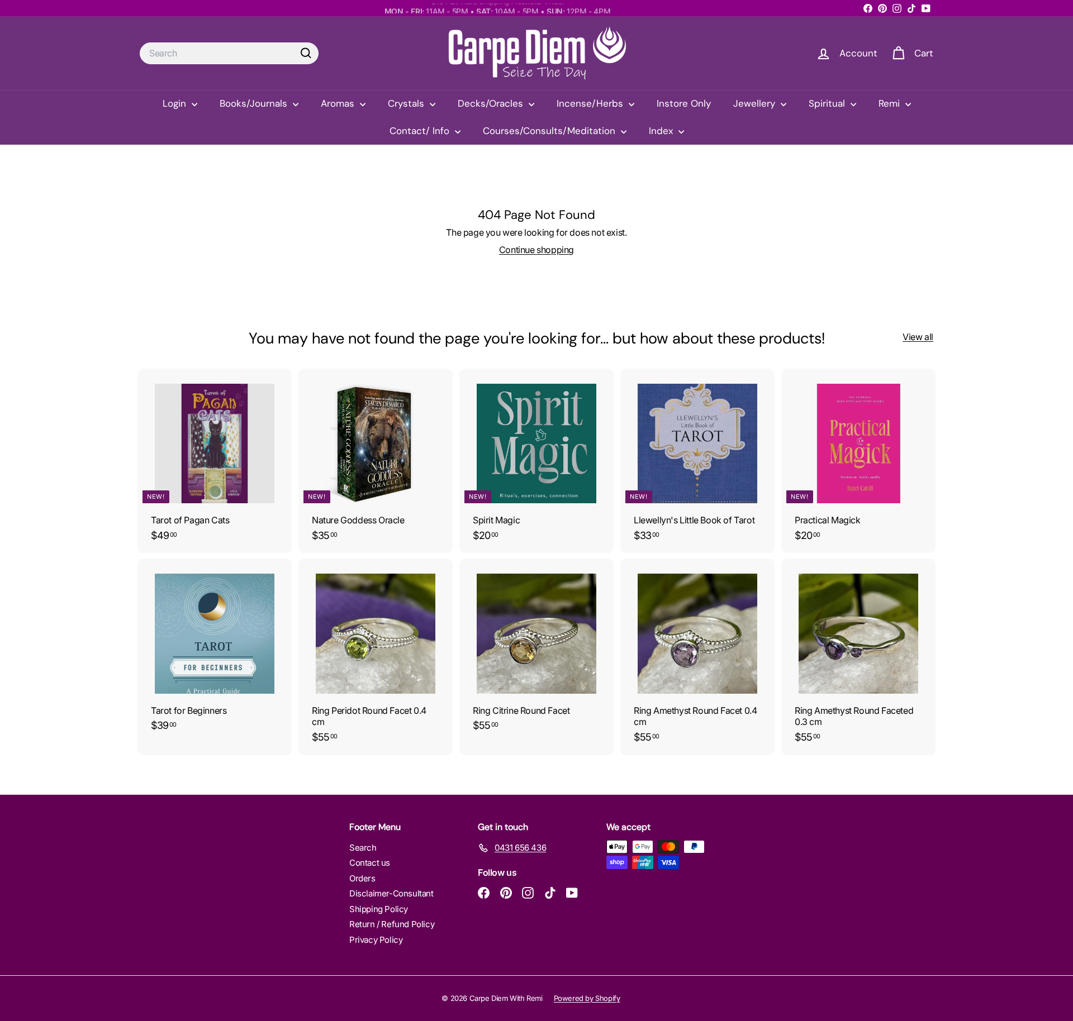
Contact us (369, 862)
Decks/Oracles (492, 103)
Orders (362, 878)
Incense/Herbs (591, 103)
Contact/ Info (421, 131)
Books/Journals (255, 103)
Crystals (407, 103)
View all (918, 336)
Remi (891, 103)
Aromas (339, 103)
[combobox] (229, 53)
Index (662, 131)
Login (176, 103)
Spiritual (828, 103)
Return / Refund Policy (391, 924)
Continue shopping (536, 249)
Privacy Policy (375, 939)
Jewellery (755, 103)
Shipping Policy (378, 909)
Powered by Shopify (587, 998)
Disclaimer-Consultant (391, 893)
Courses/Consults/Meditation (550, 131)
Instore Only (684, 103)
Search (363, 847)
